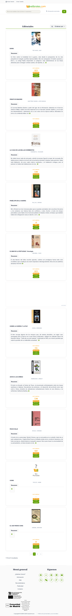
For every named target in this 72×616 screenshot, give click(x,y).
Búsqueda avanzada (53, 11)
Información (20, 577)
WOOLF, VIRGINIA (37, 430)
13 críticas (36, 177)
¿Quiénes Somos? (20, 574)
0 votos (36, 125)
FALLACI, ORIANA (37, 202)
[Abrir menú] (64, 11)
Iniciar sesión (10, 1)
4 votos (36, 275)
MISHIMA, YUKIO (36, 253)
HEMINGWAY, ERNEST (37, 378)
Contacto (20, 589)
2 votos (36, 74)
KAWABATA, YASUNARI (37, 152)
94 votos (36, 175)
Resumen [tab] (14, 53)
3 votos (36, 546)
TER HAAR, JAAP (36, 50)
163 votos (36, 402)
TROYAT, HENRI (37, 482)
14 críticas (36, 404)
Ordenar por (59, 26)
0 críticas (36, 76)
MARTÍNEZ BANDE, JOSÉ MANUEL (37, 101)
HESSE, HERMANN (37, 328)
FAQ (20, 580)
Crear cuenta (19, 1)
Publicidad (20, 586)
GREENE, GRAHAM (37, 527)
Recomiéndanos (20, 583)
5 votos (36, 454)
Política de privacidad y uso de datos (48, 613)
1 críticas (36, 228)
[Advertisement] (38, 20)
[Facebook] (41, 575)
